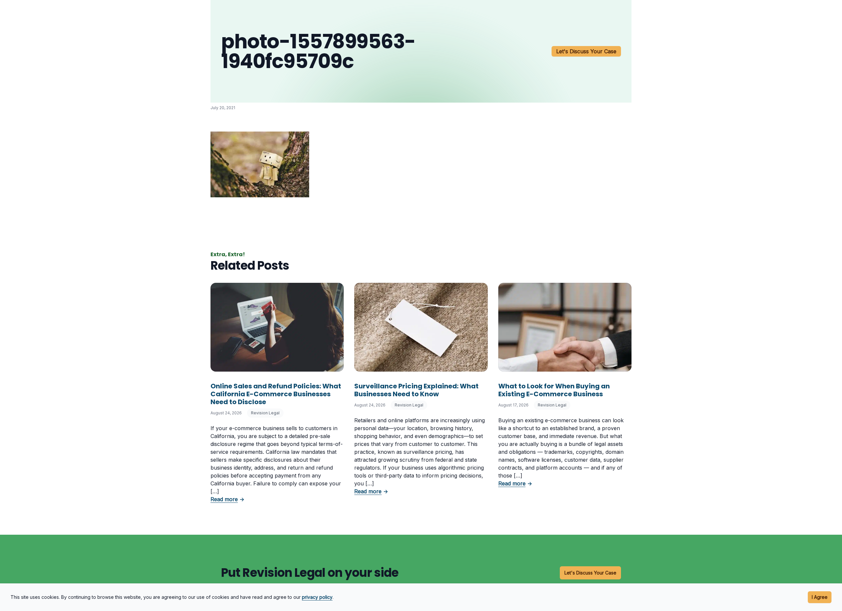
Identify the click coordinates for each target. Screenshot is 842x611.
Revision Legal (265, 412)
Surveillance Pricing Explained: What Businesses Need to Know (416, 390)
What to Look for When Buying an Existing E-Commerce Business (554, 390)
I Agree (820, 597)
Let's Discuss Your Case (586, 51)
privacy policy (317, 597)
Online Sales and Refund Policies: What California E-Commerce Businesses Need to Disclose (275, 393)
